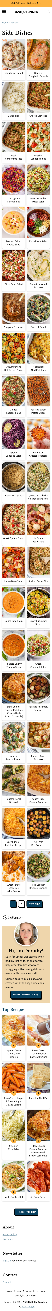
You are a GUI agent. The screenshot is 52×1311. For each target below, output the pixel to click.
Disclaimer (8, 1239)
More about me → (26, 994)
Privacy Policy (10, 1234)
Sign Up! (7, 1260)
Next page (34, 903)
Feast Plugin (28, 1306)
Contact (7, 1282)
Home (5, 22)
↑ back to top (26, 1212)
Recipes (15, 22)
